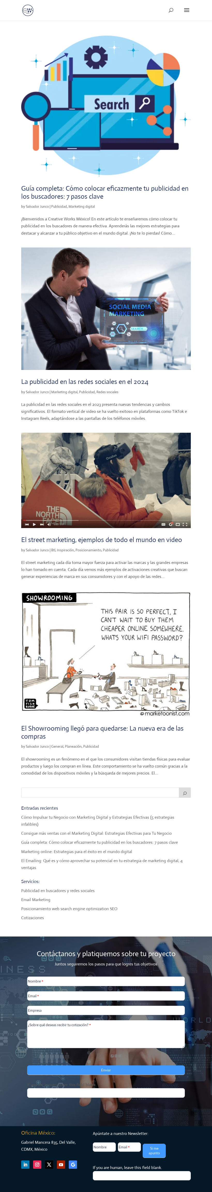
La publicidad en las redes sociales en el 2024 (84, 381)
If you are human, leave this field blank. (61, 1084)
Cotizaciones (32, 917)
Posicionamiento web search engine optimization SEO (69, 908)
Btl (53, 550)
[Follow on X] (49, 1164)
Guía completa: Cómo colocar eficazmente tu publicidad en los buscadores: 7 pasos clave (104, 192)
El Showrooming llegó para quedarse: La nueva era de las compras (102, 732)
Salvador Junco (37, 206)
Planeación (73, 746)
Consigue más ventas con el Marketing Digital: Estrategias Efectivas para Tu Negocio (96, 833)
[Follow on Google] (73, 1164)
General (57, 746)
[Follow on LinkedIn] (25, 1164)
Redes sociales (107, 392)
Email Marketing (35, 899)
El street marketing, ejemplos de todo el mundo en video (101, 540)
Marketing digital (82, 206)
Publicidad (59, 206)
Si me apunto (154, 1150)
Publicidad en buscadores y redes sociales (58, 890)
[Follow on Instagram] (37, 1164)
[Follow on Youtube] (61, 1164)
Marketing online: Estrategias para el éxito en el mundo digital (76, 851)
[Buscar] (185, 792)
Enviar (106, 1070)
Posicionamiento (88, 550)
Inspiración (65, 550)
